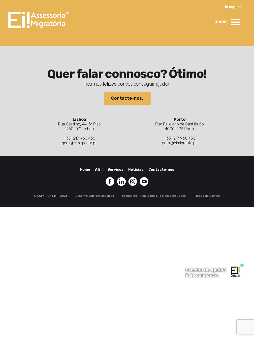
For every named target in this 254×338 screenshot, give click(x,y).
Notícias (135, 170)
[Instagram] (133, 181)
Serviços (115, 170)
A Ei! (98, 170)
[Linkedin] (121, 181)
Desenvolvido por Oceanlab (94, 195)
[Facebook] (110, 181)
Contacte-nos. (127, 98)
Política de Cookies (207, 195)
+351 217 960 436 (79, 138)
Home (85, 170)
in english (233, 7)
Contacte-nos (161, 170)
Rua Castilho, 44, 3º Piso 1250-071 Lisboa (79, 126)
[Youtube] (144, 181)
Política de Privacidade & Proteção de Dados (154, 195)
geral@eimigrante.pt (79, 143)
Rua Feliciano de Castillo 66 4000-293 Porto (179, 126)
